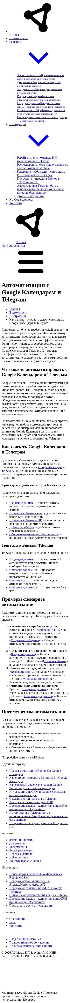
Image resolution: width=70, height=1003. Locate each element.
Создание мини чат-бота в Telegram (32, 798)
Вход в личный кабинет (25, 939)
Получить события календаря (28, 513)
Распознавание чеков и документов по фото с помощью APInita (42, 166)
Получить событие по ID (25, 520)
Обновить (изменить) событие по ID (33, 534)
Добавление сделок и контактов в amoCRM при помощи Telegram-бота (38, 807)
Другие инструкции (30, 196)
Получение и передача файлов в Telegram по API (38, 180)
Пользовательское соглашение (29, 942)
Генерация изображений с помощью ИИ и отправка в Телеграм (41, 173)
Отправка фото (19, 580)
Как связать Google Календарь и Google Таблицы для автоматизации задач (35, 786)
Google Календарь (50, 467)
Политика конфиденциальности (30, 946)
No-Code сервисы (13, 245)
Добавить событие (21, 527)
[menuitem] (38, 20)
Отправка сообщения (23, 569)
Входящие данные (21, 502)
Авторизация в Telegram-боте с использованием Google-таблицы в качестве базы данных (40, 189)
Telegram (7, 470)
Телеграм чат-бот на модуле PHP (31, 802)
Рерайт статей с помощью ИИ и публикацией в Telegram (38, 159)
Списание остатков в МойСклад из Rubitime (38, 895)
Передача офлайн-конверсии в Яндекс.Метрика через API (29, 882)
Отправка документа (23, 587)
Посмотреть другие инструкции (30, 905)
